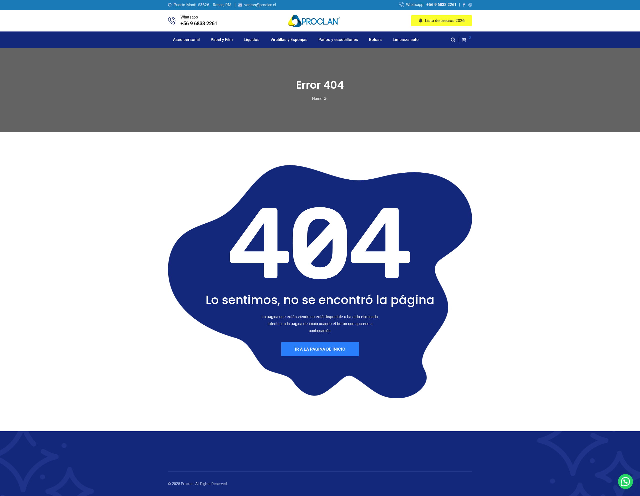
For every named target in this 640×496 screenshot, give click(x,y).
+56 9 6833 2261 (441, 4)
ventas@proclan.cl (260, 4)
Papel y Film (222, 39)
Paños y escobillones (338, 39)
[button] (625, 481)
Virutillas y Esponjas (289, 39)
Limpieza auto (406, 39)
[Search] (453, 40)
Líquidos (252, 39)
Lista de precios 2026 (444, 20)
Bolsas (375, 39)
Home (317, 98)
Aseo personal (186, 39)
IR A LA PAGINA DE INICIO (320, 349)
